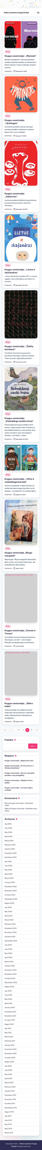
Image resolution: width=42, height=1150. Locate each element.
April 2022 (8, 1003)
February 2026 (10, 845)
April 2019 (8, 1129)
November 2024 (11, 891)
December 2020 (10, 1049)
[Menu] (38, 12)
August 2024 (9, 903)
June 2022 (8, 995)
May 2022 (8, 999)
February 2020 (10, 1087)
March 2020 (9, 1083)
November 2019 (10, 1099)
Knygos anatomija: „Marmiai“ (20, 56)
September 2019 (11, 1108)
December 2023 (10, 928)
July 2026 (8, 824)
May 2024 (8, 911)
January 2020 (10, 1091)
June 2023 (8, 949)
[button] (5, 730)
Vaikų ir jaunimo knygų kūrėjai (16, 12)
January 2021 (9, 1045)
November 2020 (10, 1053)
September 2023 (11, 941)
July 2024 (8, 907)
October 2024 (10, 895)
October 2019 (10, 1103)
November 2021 (10, 1016)
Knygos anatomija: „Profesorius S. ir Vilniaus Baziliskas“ (19, 767)
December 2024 (11, 886)
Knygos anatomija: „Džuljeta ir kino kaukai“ (19, 781)
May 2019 (8, 1124)
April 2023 (8, 957)
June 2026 (8, 828)
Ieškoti (32, 746)
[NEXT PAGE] (37, 730)
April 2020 (8, 1078)
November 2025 (10, 857)
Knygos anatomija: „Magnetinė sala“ (19, 761)
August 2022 (9, 987)
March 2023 (9, 962)
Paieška (9, 740)
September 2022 (11, 982)
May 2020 (8, 1074)
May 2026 (8, 832)
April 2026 (8, 836)
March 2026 (9, 841)
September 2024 (11, 899)
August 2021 (9, 1024)
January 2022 (10, 1007)
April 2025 (8, 874)
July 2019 (8, 1116)
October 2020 (10, 1058)
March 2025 (9, 878)
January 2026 (10, 849)
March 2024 (9, 920)
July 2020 (8, 1066)
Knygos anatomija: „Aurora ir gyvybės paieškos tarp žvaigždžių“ (19, 774)
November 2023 (10, 932)
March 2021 (9, 1037)
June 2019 (8, 1120)
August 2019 (9, 1112)
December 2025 (10, 853)
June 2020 (8, 1070)
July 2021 (8, 1028)
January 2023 (10, 966)
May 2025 (8, 870)
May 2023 (8, 953)
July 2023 (8, 945)
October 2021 (10, 1020)
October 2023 (10, 937)
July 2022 (8, 991)
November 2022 (10, 974)
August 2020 (9, 1062)
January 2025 (10, 882)
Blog (8, 51)
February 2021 (10, 1041)
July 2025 (8, 861)
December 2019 (10, 1095)
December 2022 (10, 970)
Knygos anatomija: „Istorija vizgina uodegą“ (19, 789)
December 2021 (10, 1012)
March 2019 (9, 1133)
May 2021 (8, 1033)
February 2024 (10, 924)
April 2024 (8, 916)
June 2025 (8, 866)
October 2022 (10, 978)
